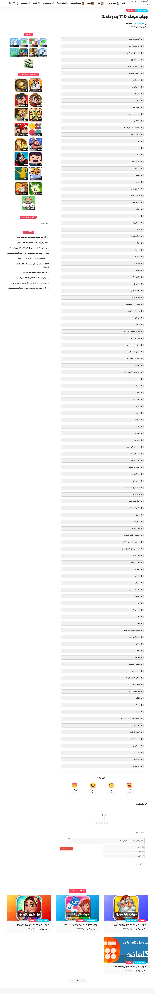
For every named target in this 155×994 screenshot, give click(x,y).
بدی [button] (138, 100)
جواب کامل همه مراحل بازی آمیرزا (31, 277)
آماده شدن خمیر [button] (134, 39)
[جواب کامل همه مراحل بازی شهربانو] (29, 908)
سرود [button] (138, 385)
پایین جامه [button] (136, 161)
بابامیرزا (142, 920)
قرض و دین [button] (136, 569)
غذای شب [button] (136, 521)
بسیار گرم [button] (136, 107)
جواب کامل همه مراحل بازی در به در (29, 242)
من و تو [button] (137, 657)
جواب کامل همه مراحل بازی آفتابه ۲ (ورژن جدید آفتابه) (25, 248)
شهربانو (32, 920)
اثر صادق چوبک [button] (134, 59)
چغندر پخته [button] (136, 222)
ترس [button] (138, 182)
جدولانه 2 (130, 11)
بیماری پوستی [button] (135, 134)
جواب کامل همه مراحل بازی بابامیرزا (130, 925)
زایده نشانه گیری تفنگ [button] (132, 331)
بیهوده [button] (137, 148)
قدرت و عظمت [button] (135, 562)
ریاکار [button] (138, 324)
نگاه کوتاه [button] (136, 684)
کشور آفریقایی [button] (135, 732)
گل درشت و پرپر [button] (134, 589)
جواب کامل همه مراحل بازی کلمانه (130, 967)
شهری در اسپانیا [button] (134, 467)
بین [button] (138, 141)
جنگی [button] (138, 209)
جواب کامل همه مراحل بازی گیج (33, 272)
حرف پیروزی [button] (135, 236)
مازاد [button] (138, 623)
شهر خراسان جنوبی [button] (133, 447)
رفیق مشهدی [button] (135, 290)
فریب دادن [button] (136, 528)
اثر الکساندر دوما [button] (134, 46)
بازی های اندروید (141, 11)
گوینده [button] (137, 596)
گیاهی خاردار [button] (135, 610)
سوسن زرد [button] (136, 406)
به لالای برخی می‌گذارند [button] (132, 127)
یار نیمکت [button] (136, 766)
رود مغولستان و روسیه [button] (132, 311)
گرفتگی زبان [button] (135, 576)
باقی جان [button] (136, 93)
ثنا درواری (46, 283)
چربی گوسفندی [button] (134, 216)
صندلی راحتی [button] (135, 474)
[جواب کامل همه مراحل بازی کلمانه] (126, 950)
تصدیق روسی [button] (135, 188)
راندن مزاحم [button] (136, 284)
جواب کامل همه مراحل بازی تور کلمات (80, 925)
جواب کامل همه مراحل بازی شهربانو (33, 925)
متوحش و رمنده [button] (134, 637)
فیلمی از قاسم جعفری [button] (132, 535)
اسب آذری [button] (136, 80)
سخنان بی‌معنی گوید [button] (132, 358)
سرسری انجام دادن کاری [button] (131, 372)
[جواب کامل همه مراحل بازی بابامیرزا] (126, 908)
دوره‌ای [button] (137, 270)
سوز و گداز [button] (136, 399)
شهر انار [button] (137, 433)
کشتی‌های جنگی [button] (134, 725)
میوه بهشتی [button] (136, 671)
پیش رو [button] (137, 175)
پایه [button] (138, 155)
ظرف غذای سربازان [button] (133, 501)
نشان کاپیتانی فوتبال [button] (132, 678)
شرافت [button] (137, 419)
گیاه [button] (138, 603)
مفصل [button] (137, 650)
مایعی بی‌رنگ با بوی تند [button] (132, 630)
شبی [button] (138, 413)
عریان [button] (138, 515)
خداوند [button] (137, 250)
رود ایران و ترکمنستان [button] (132, 304)
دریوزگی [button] (137, 263)
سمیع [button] (137, 392)
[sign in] (17, 3)
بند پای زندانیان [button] (134, 114)
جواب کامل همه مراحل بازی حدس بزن (30, 237)
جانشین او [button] (136, 202)
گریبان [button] (137, 582)
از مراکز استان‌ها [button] (134, 73)
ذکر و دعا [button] (136, 277)
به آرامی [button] (137, 121)
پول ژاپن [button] (137, 168)
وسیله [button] (137, 705)
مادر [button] (138, 616)
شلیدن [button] (137, 426)
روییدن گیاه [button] (136, 318)
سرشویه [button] (137, 379)
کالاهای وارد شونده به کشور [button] (130, 718)
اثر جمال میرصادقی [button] (133, 53)
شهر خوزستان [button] (135, 453)
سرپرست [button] (136, 365)
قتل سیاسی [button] (136, 555)
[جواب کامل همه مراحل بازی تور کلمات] (78, 908)
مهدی (47, 277)
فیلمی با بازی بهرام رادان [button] (131, 542)
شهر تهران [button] (136, 440)
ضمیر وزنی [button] (136, 481)
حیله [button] (138, 243)
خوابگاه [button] (137, 256)
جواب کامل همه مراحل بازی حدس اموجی (26, 283)
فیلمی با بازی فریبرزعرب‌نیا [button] (131, 548)
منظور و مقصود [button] (134, 664)
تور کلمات (80, 920)
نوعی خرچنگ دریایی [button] (133, 691)
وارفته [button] (137, 698)
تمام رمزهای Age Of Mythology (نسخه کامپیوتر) (24, 253)
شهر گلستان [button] (135, 460)
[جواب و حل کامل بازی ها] (138, 3)
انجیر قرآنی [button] (136, 87)
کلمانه (129, 962)
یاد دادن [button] (137, 752)
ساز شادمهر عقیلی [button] (133, 345)
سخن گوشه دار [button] (134, 352)
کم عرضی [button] (136, 745)
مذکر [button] (138, 644)
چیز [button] (138, 229)
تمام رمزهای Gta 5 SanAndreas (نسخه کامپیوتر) (25, 288)
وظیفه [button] (137, 712)
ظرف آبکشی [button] (136, 494)
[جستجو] (14, 3)
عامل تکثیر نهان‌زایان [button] (133, 508)
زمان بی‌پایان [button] (135, 338)
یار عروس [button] (136, 759)
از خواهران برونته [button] (134, 66)
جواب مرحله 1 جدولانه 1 (24, 258)
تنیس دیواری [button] (135, 195)
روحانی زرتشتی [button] (135, 297)
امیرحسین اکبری (140, 929)
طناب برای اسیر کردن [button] (132, 487)
